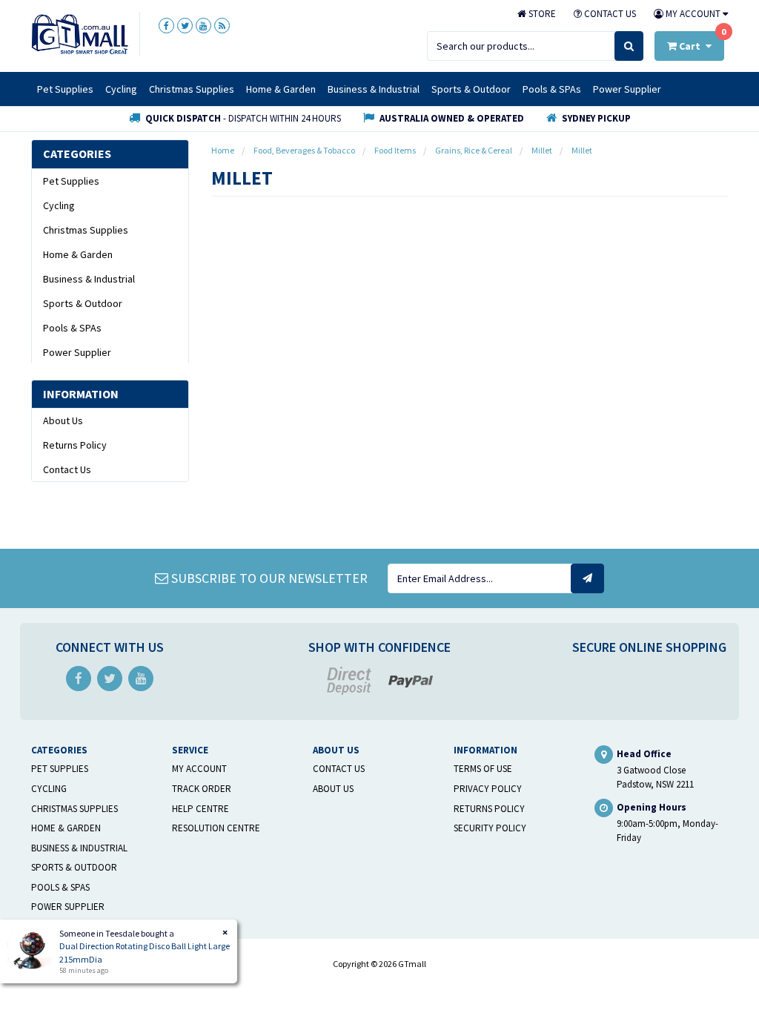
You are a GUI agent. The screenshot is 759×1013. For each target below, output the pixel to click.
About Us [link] (63, 420)
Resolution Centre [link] (216, 828)
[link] (166, 25)
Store (541, 13)
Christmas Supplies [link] (85, 230)
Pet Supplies (65, 89)
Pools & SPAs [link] (72, 327)
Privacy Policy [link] (488, 788)
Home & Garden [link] (78, 254)
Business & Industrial (374, 89)
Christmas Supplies (191, 89)
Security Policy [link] (490, 828)
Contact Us (609, 13)
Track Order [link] (201, 788)
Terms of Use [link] (483, 768)
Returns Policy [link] (75, 445)
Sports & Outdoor (471, 89)
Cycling (121, 89)
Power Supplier (627, 89)
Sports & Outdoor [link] (82, 303)
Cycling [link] (59, 205)
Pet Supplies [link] (71, 181)
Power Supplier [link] (77, 352)
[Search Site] (628, 46)
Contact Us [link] (67, 469)
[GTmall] (79, 33)
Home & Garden (281, 89)
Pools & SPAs (552, 89)
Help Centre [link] (200, 808)
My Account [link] (199, 768)
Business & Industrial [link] (89, 279)
